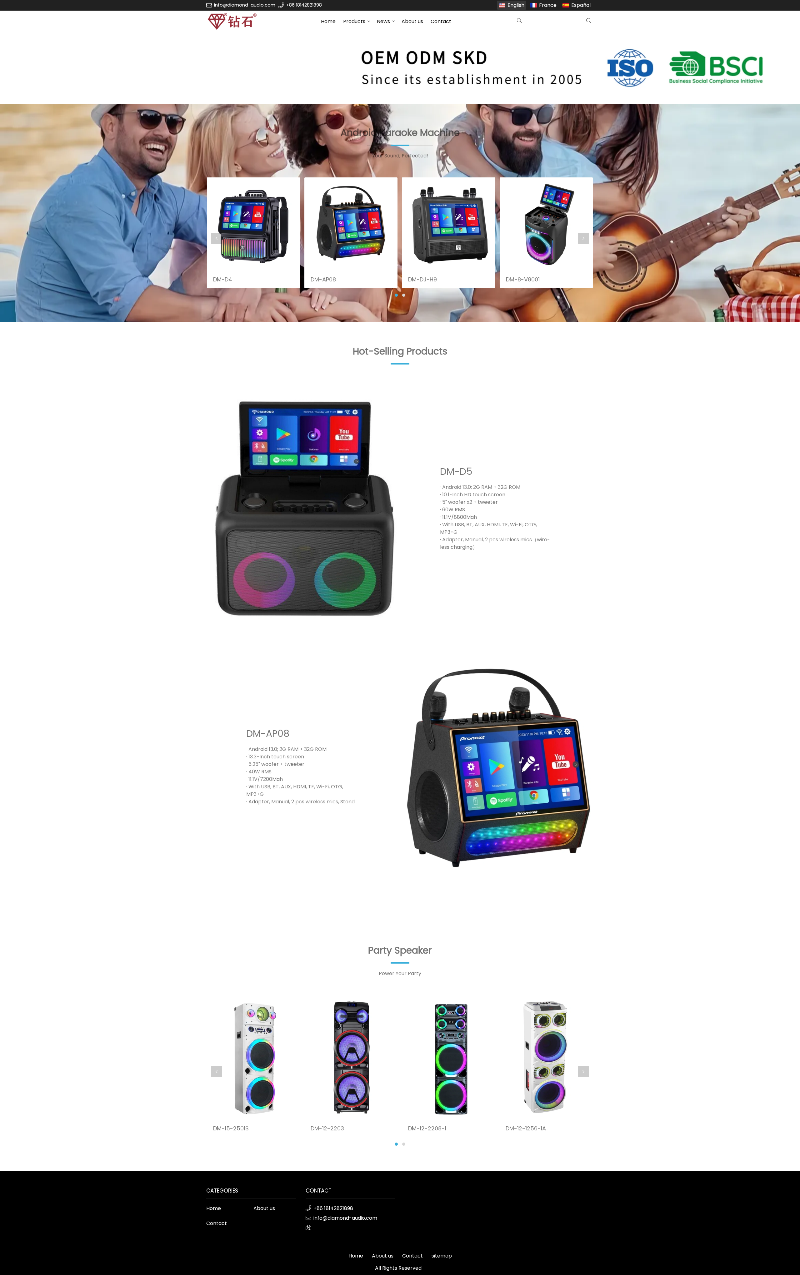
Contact (441, 21)
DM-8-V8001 (425, 279)
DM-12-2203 (229, 1128)
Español (581, 5)
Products (354, 21)
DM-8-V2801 (522, 217)
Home (328, 21)
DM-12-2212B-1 (525, 1128)
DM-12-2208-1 (329, 1128)
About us (412, 21)
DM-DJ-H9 (324, 279)
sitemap (442, 1255)
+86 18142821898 (304, 5)
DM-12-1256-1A (428, 1128)
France (548, 5)
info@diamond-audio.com (244, 5)
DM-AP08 (225, 279)
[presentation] (216, 238)
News (383, 21)
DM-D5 (456, 471)
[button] (396, 295)
